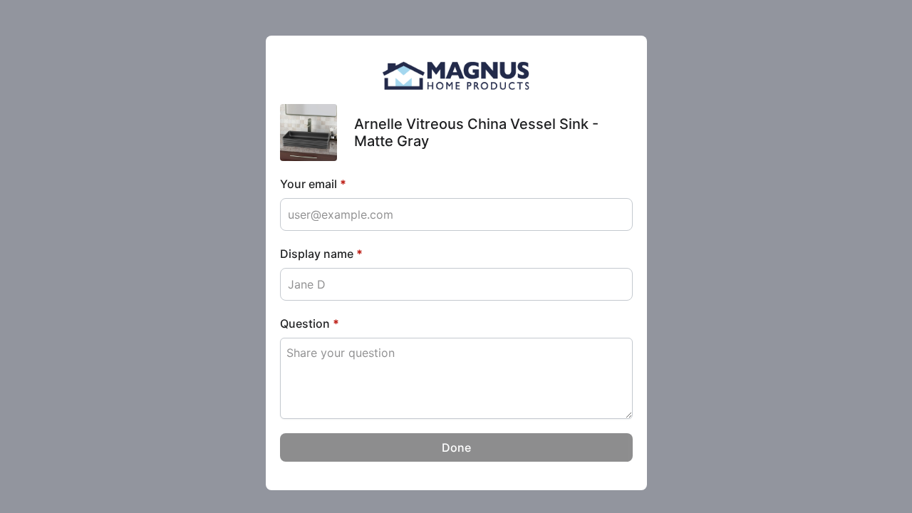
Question (309, 323)
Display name (321, 254)
